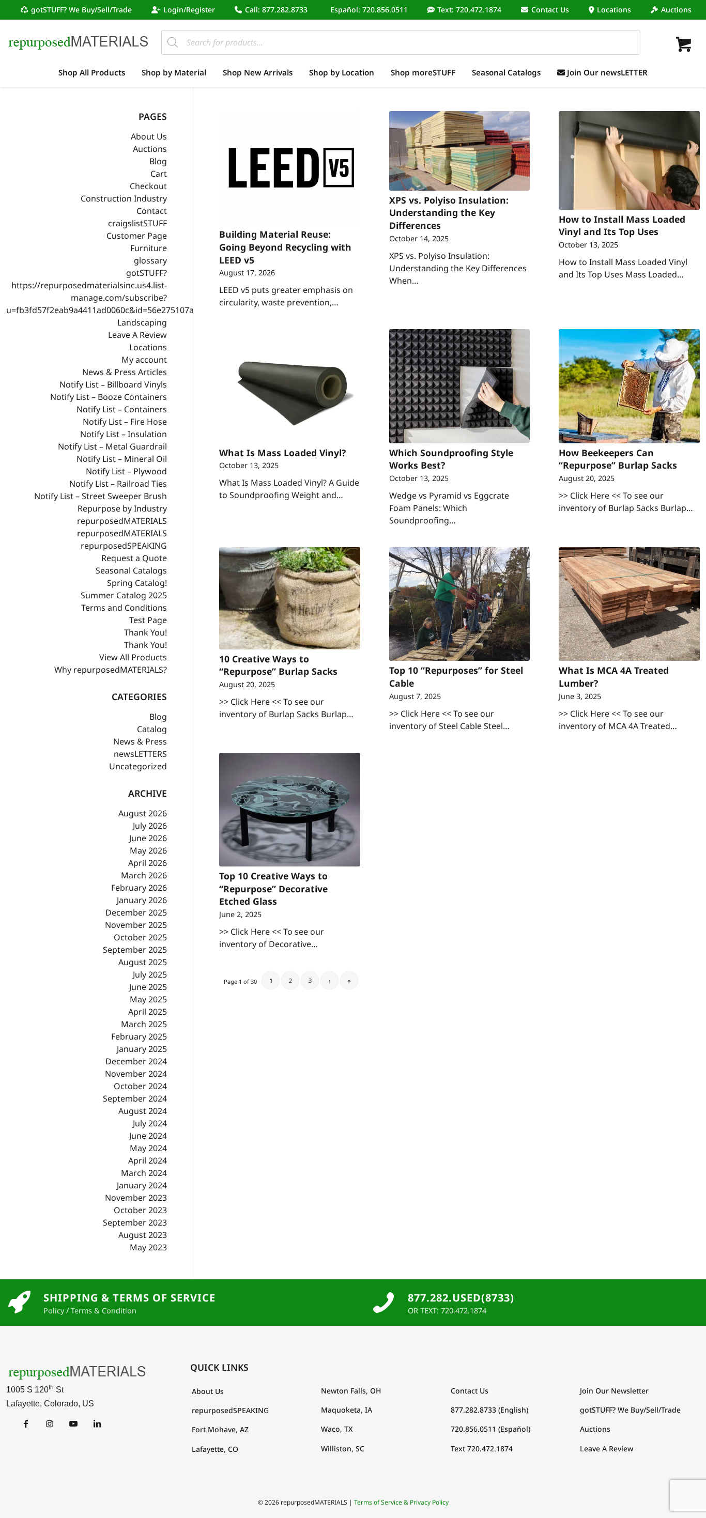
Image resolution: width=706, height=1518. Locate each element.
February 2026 (139, 887)
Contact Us (550, 9)
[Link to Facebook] (25, 1423)
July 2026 (150, 825)
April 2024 (147, 1160)
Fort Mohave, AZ (220, 1429)
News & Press (140, 741)
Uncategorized (138, 766)
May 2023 (148, 1247)
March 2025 (144, 1024)
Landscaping (142, 322)
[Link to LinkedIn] (96, 1423)
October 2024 (140, 1086)
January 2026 (142, 900)
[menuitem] (79, 10)
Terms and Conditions (124, 607)
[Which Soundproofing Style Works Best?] (459, 386)
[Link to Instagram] (49, 1423)
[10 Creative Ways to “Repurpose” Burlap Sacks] (289, 598)
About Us (149, 136)
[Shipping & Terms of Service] (19, 1302)
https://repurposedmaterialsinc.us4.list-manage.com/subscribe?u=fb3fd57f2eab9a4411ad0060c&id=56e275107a (100, 298)
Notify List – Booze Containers (108, 396)
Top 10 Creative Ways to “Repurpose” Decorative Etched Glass (273, 888)
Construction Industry (124, 198)
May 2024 (148, 1148)
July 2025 (150, 974)
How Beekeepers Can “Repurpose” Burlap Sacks (618, 459)
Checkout (148, 186)
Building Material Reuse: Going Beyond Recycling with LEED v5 (285, 247)
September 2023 (135, 1222)
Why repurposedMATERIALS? (110, 669)
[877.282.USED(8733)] (383, 1302)
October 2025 (140, 937)
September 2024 (135, 1098)
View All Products (133, 657)
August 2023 (142, 1235)
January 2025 (142, 1049)
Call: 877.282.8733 (276, 9)
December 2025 (136, 912)
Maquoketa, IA (346, 1410)
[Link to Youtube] (73, 1423)
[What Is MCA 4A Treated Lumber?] (629, 604)
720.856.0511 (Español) (490, 1429)
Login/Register (189, 9)
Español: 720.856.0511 (369, 9)
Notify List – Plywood (126, 471)
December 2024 (136, 1061)
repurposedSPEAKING (124, 545)
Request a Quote (134, 558)
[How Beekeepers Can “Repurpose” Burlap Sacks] (629, 386)
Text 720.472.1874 (482, 1448)
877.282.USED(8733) (461, 1298)
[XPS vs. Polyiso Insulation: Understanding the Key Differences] (459, 151)
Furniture (148, 248)
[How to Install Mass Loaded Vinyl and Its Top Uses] (629, 160)
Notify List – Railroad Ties (118, 483)
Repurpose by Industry (122, 508)
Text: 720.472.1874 (469, 9)
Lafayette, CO (215, 1449)
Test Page (148, 620)
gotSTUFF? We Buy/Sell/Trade (81, 9)
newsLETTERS (140, 754)
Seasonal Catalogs (131, 570)
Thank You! (145, 632)
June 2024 (148, 1135)
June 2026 (148, 838)
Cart (158, 173)
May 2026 (148, 850)
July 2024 (150, 1123)
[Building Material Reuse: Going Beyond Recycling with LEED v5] (289, 168)
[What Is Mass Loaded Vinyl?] (289, 386)
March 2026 (144, 875)
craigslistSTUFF (137, 223)
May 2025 (148, 999)
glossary (150, 260)
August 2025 (142, 962)
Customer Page (136, 235)
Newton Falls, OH (351, 1391)
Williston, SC (342, 1448)
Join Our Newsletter (614, 1391)
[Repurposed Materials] (78, 42)
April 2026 (147, 863)
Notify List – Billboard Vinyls (113, 384)
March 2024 (144, 1173)
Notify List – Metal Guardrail (112, 446)
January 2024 (142, 1185)
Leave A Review (137, 334)
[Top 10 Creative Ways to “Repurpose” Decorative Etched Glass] (289, 809)
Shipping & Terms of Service (129, 1298)
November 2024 (136, 1073)
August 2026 (142, 813)
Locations (614, 9)
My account (144, 359)
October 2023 (140, 1210)
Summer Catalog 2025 (124, 595)
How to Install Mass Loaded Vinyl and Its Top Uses (622, 225)
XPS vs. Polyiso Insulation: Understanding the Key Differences (449, 212)
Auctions (676, 9)
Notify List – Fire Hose (125, 421)
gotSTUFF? (146, 272)
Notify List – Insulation (123, 434)
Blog (158, 161)
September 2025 (135, 949)
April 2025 (147, 1011)
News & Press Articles (124, 372)
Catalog (152, 729)
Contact (151, 210)
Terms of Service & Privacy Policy (401, 1502)
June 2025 (148, 987)
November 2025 (136, 925)
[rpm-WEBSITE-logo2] (77, 1372)
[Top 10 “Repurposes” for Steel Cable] (459, 604)
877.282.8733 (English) (489, 1410)
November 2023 (136, 1197)
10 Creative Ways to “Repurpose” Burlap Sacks (278, 665)
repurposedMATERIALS (122, 520)
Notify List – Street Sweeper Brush (100, 496)
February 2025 (139, 1036)
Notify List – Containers (121, 409)
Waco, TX (337, 1429)
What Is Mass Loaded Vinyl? (282, 452)
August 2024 (142, 1111)
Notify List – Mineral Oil (121, 458)
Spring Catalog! (137, 582)
